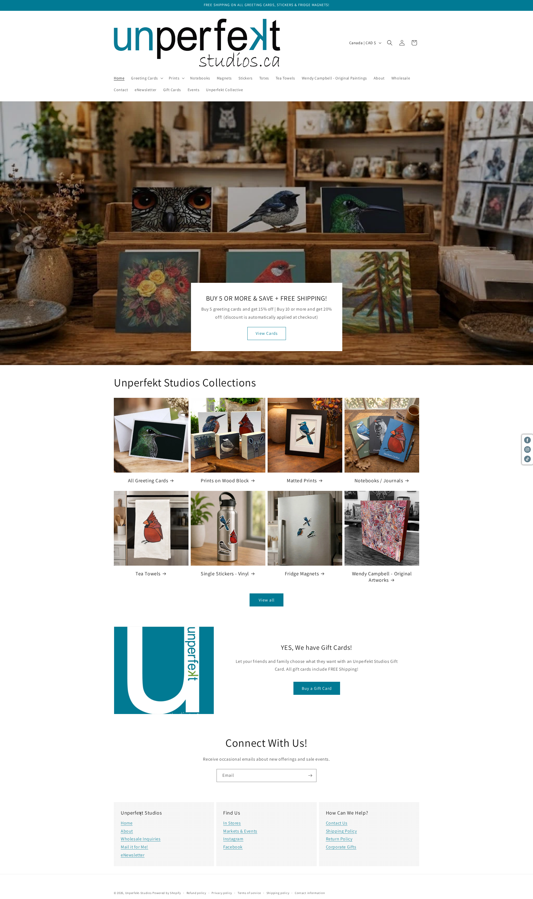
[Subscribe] (310, 775)
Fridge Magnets (302, 573)
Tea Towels (147, 573)
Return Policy (339, 839)
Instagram (233, 839)
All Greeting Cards (148, 480)
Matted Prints (302, 480)
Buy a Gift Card (317, 688)
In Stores (232, 823)
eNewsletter (133, 855)
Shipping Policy (341, 831)
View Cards (267, 333)
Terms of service (249, 893)
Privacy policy (222, 893)
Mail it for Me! (134, 847)
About (127, 831)
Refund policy (196, 893)
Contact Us (337, 823)
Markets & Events (240, 831)
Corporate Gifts (341, 847)
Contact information (310, 893)
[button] (146, 78)
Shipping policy (278, 893)
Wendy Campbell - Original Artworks (382, 576)
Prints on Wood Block (225, 480)
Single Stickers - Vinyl (225, 573)
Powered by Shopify (166, 893)
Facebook (233, 847)
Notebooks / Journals (379, 480)
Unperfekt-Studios (138, 893)
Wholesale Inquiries (140, 839)
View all (267, 600)
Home (126, 823)
